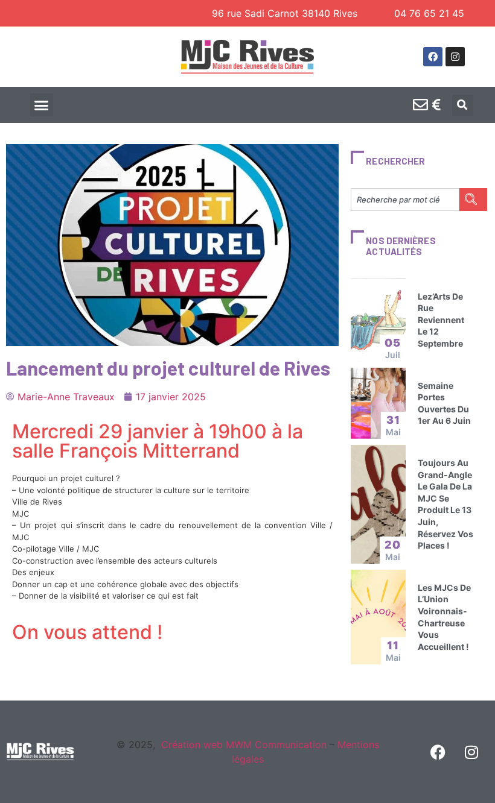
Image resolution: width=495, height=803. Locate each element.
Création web (192, 744)
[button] (41, 104)
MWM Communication (275, 744)
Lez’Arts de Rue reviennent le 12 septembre (441, 319)
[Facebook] (432, 56)
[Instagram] (455, 56)
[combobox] (405, 199)
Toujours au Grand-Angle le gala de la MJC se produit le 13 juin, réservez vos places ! (445, 504)
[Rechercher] (473, 199)
